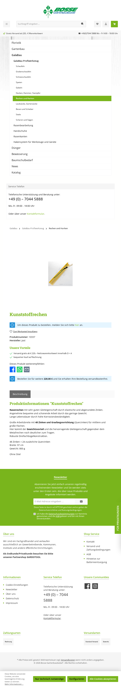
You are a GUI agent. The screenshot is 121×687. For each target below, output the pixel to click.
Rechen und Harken (25, 98)
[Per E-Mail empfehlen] (26, 369)
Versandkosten (68, 660)
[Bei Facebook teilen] (12, 369)
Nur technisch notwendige (49, 678)
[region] (60, 274)
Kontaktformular (35, 213)
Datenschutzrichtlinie (48, 510)
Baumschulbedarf (22, 160)
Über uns (11, 593)
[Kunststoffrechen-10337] (60, 273)
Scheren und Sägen (24, 119)
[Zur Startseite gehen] (60, 11)
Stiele (18, 114)
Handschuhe (20, 130)
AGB (58, 516)
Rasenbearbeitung (23, 125)
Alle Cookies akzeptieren (103, 678)
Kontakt (90, 541)
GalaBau (17, 55)
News (15, 166)
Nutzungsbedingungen (72, 510)
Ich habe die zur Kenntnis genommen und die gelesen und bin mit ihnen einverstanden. (62, 516)
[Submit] (81, 501)
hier (77, 325)
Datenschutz (12, 598)
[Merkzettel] (97, 24)
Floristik (16, 42)
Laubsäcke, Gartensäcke (26, 103)
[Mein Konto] (105, 24)
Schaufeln (20, 66)
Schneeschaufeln (23, 77)
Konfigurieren (76, 678)
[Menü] (6, 24)
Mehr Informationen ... (14, 684)
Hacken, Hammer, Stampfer (28, 93)
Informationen (12, 577)
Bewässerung (20, 154)
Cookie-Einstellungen (17, 584)
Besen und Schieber (24, 109)
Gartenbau (18, 49)
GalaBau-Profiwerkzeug (26, 60)
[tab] (20, 394)
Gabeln (19, 87)
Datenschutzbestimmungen (62, 513)
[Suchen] (82, 24)
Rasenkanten (20, 136)
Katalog (16, 172)
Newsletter (11, 589)
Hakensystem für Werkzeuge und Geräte (35, 141)
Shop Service (91, 534)
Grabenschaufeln (23, 71)
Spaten (19, 82)
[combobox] (47, 24)
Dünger (16, 148)
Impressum (12, 602)
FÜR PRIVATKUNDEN (118, 518)
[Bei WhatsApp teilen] (19, 369)
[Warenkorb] (114, 24)
